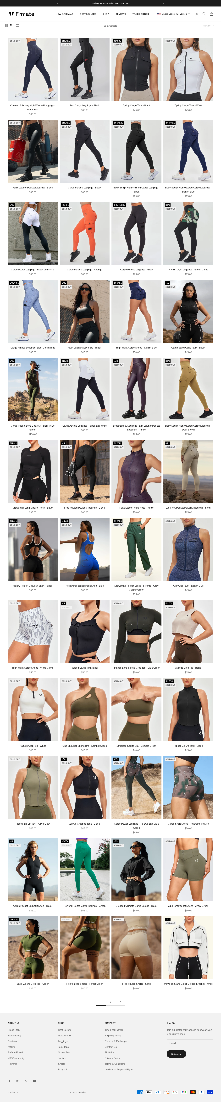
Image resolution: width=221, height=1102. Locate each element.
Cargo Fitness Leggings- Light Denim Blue (33, 347)
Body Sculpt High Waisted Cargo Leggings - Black (136, 189)
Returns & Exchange (116, 1041)
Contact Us (111, 1047)
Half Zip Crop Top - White (33, 745)
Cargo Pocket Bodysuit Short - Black (32, 905)
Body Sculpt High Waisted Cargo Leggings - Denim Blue (188, 189)
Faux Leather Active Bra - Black (84, 347)
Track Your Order (114, 1029)
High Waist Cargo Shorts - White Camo (32, 667)
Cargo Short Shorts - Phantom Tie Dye (188, 823)
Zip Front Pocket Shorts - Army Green (188, 905)
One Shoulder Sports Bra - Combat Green (84, 745)
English (11, 1092)
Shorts (61, 1063)
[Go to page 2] (120, 1001)
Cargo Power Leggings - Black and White (32, 269)
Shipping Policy (113, 1035)
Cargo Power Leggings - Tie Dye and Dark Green (136, 825)
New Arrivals (65, 1035)
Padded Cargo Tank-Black (84, 667)
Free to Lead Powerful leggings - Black (84, 507)
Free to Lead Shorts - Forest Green (84, 983)
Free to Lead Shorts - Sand (136, 983)
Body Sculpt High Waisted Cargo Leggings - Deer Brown (188, 427)
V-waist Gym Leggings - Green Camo (188, 269)
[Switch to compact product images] (17, 25)
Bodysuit (62, 1069)
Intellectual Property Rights (119, 1069)
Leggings (63, 1041)
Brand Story (14, 1029)
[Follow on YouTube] (34, 1081)
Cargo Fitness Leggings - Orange (84, 269)
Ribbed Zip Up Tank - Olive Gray (33, 823)
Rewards (12, 1063)
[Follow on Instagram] (17, 1081)
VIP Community (16, 1058)
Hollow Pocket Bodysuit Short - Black (32, 585)
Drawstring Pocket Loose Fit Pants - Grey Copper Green (136, 587)
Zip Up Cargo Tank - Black (136, 105)
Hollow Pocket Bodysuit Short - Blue (85, 585)
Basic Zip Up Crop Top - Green (33, 983)
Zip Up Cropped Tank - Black (84, 823)
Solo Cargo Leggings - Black (85, 105)
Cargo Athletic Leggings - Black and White (84, 425)
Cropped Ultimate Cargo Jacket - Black (136, 905)
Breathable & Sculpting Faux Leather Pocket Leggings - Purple (136, 427)
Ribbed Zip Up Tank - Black (188, 745)
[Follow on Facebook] (9, 1081)
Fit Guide (109, 1052)
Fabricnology (14, 1035)
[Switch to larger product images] (6, 25)
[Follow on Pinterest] (26, 1081)
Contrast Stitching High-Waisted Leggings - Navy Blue (32, 107)
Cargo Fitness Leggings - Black (84, 187)
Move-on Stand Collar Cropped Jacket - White (188, 983)
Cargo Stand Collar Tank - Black (188, 347)
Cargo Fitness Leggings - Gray (136, 269)
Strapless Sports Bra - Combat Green (136, 745)
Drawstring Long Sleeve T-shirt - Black (32, 507)
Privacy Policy (112, 1058)
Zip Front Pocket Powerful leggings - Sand (188, 507)
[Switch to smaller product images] (11, 25)
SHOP (106, 14)
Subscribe (176, 1054)
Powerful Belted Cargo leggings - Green (84, 905)
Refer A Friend (15, 1052)
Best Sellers (64, 1029)
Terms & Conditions (115, 1063)
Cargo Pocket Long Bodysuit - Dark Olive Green (33, 427)
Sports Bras (64, 1052)
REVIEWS (121, 14)
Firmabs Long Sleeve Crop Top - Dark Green (136, 667)
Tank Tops (63, 1047)
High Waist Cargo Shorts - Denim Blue (136, 347)
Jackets (62, 1058)
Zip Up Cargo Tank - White (188, 105)
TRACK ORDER (141, 14)
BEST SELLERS (88, 14)
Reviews (12, 1041)
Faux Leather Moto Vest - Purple (136, 507)
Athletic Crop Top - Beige (188, 667)
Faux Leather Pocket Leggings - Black (33, 187)
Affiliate (11, 1047)
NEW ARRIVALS (64, 14)
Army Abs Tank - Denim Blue (188, 585)
